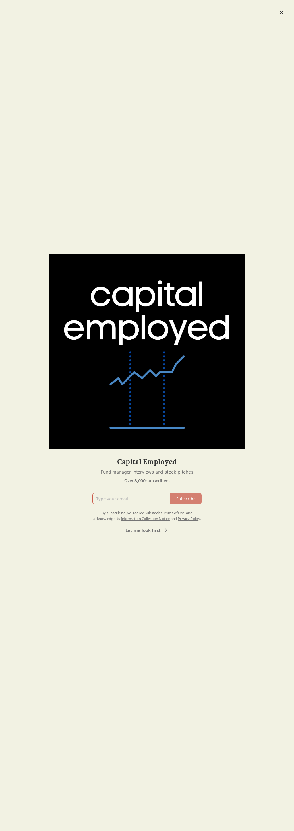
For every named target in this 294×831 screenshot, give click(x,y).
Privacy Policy (189, 518)
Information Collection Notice (145, 518)
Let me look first (143, 530)
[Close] (281, 12)
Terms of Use (174, 512)
